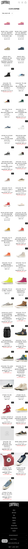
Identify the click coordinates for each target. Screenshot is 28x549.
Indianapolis (13, 543)
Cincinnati (13, 535)
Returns (14, 520)
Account (14, 530)
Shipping (14, 518)
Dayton (13, 539)
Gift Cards (14, 512)
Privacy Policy (14, 525)
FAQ (14, 515)
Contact (14, 523)
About (14, 510)
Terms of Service (14, 528)
